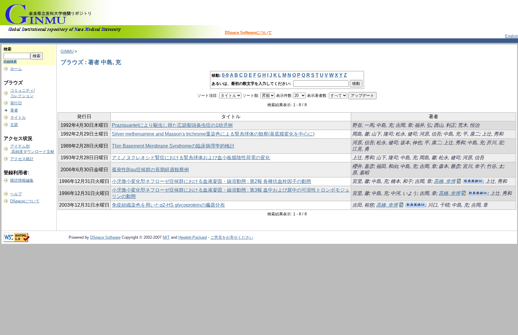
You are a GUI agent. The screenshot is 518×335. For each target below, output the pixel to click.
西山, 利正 (444, 125)
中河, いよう (404, 193)
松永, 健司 (406, 133)
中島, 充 (384, 125)
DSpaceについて (25, 201)
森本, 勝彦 (449, 166)
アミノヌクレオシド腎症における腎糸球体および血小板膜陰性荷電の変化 (191, 157)
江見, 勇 (360, 148)
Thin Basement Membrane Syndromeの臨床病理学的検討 (173, 145)
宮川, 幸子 (473, 166)
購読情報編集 (22, 180)
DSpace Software (105, 237)
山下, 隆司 (382, 133)
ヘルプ (16, 194)
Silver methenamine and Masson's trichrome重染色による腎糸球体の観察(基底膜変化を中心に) (213, 133)
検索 (7, 49)
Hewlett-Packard (192, 237)
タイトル (18, 117)
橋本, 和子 (401, 181)
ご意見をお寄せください (231, 237)
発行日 (16, 103)
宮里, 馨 (360, 181)
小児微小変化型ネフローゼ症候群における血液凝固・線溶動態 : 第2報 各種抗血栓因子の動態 (211, 181)
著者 (14, 110)
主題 (14, 124)
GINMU (67, 51)
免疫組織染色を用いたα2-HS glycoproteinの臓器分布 (168, 205)
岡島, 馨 (360, 133)
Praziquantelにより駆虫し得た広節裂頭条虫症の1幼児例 (172, 125)
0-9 (225, 75)
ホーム (16, 69)
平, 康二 (471, 133)
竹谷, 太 (495, 166)
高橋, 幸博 (444, 181)
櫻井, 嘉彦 (363, 166)
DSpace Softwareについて (248, 32)
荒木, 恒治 (468, 125)
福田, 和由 (387, 166)
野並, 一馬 (363, 125)
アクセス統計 (22, 159)
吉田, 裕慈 (363, 205)
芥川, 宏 (495, 142)
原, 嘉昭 (360, 172)
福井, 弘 (423, 125)
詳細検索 (10, 61)
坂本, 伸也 (411, 142)
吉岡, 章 (403, 125)
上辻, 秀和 (492, 133)
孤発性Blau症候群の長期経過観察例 (150, 169)
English (511, 36)
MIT (166, 237)
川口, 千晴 (438, 205)
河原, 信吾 (430, 133)
